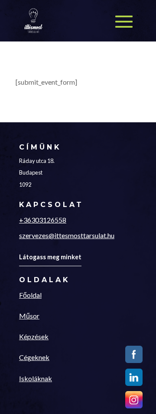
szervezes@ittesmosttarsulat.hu (66, 235)
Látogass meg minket (50, 257)
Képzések (34, 336)
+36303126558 (42, 220)
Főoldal (30, 295)
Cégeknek (34, 357)
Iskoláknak (35, 378)
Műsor (29, 316)
